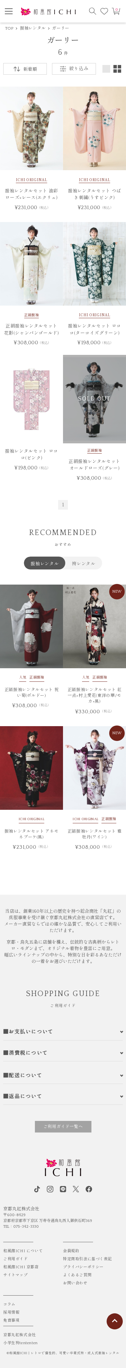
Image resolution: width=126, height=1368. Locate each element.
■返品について (22, 1096)
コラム (9, 1304)
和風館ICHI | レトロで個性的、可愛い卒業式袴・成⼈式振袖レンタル (64, 1353)
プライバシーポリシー (83, 1267)
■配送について (22, 1075)
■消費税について (25, 1053)
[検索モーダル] (93, 11)
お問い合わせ (75, 1283)
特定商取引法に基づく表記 (87, 1259)
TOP (9, 28)
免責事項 (11, 1320)
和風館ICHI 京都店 (21, 1267)
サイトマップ (15, 1275)
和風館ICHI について (23, 1251)
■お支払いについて (28, 1032)
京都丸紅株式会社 (19, 1335)
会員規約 (71, 1251)
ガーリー (60, 28)
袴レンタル (84, 563)
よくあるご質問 (77, 1275)
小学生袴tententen (20, 1343)
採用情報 (11, 1312)
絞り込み (78, 68)
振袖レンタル (33, 28)
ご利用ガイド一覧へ (63, 1126)
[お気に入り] (104, 11)
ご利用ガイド (15, 1259)
